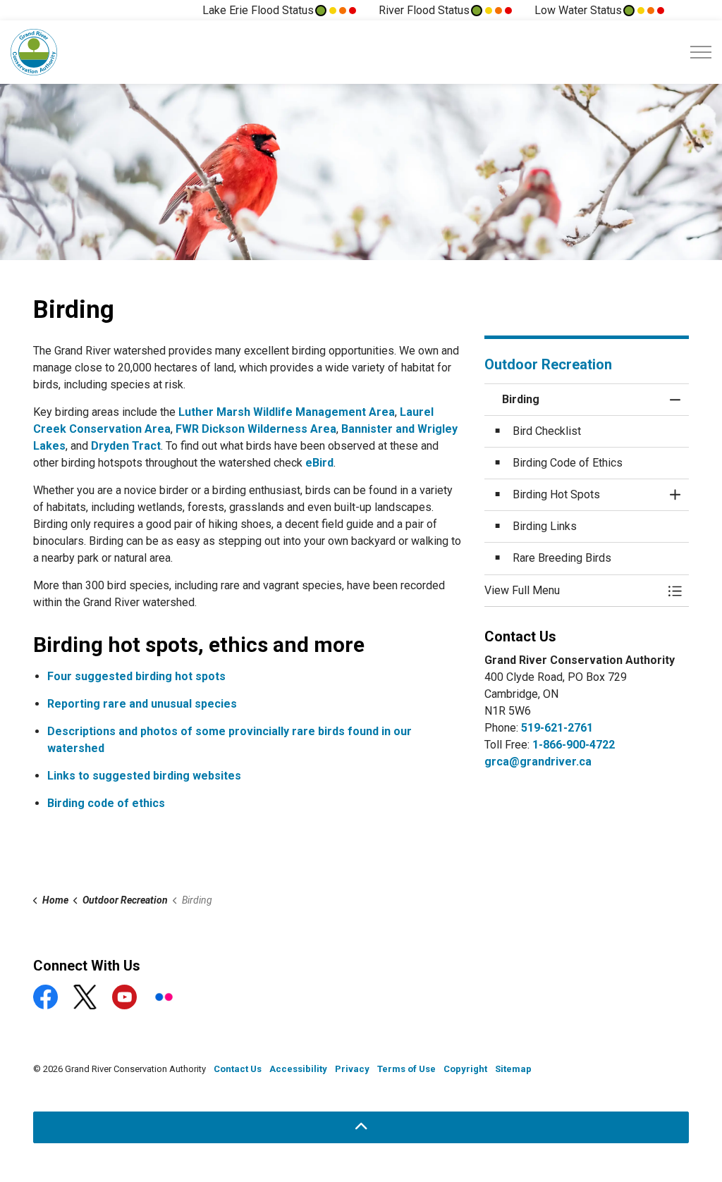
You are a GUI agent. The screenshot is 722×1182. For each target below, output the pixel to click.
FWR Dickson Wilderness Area (256, 429)
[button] (572, 590)
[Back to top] (361, 1127)
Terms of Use (406, 1069)
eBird (319, 462)
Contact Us (238, 1069)
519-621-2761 (557, 727)
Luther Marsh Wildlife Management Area (286, 412)
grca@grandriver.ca (538, 761)
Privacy (352, 1069)
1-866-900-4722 (573, 744)
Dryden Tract (126, 446)
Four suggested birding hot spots (136, 676)
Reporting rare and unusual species (142, 703)
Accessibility (298, 1069)
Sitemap (513, 1069)
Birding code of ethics (106, 803)
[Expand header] (701, 52)
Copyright (465, 1069)
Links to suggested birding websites (144, 775)
